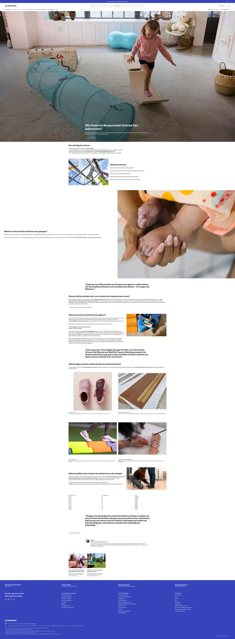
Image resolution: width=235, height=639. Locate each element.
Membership (211, 9)
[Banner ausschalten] (227, 1)
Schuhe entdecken (90, 137)
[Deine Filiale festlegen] (219, 5)
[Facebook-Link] (6, 599)
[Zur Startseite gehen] (10, 6)
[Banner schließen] (229, 1)
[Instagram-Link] (11, 599)
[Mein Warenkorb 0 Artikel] (228, 5)
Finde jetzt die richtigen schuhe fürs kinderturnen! (81, 307)
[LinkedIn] (14, 599)
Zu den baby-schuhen (74, 532)
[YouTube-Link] (9, 599)
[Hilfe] (222, 5)
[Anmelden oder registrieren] (225, 5)
